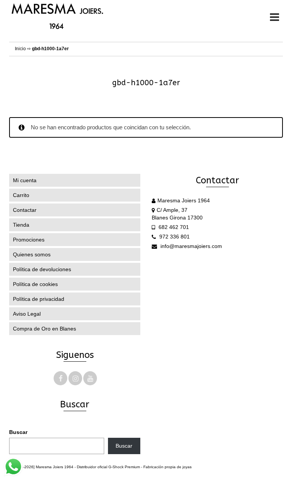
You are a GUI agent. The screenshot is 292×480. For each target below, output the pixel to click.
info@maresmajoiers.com (190, 246)
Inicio (20, 48)
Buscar (18, 432)
